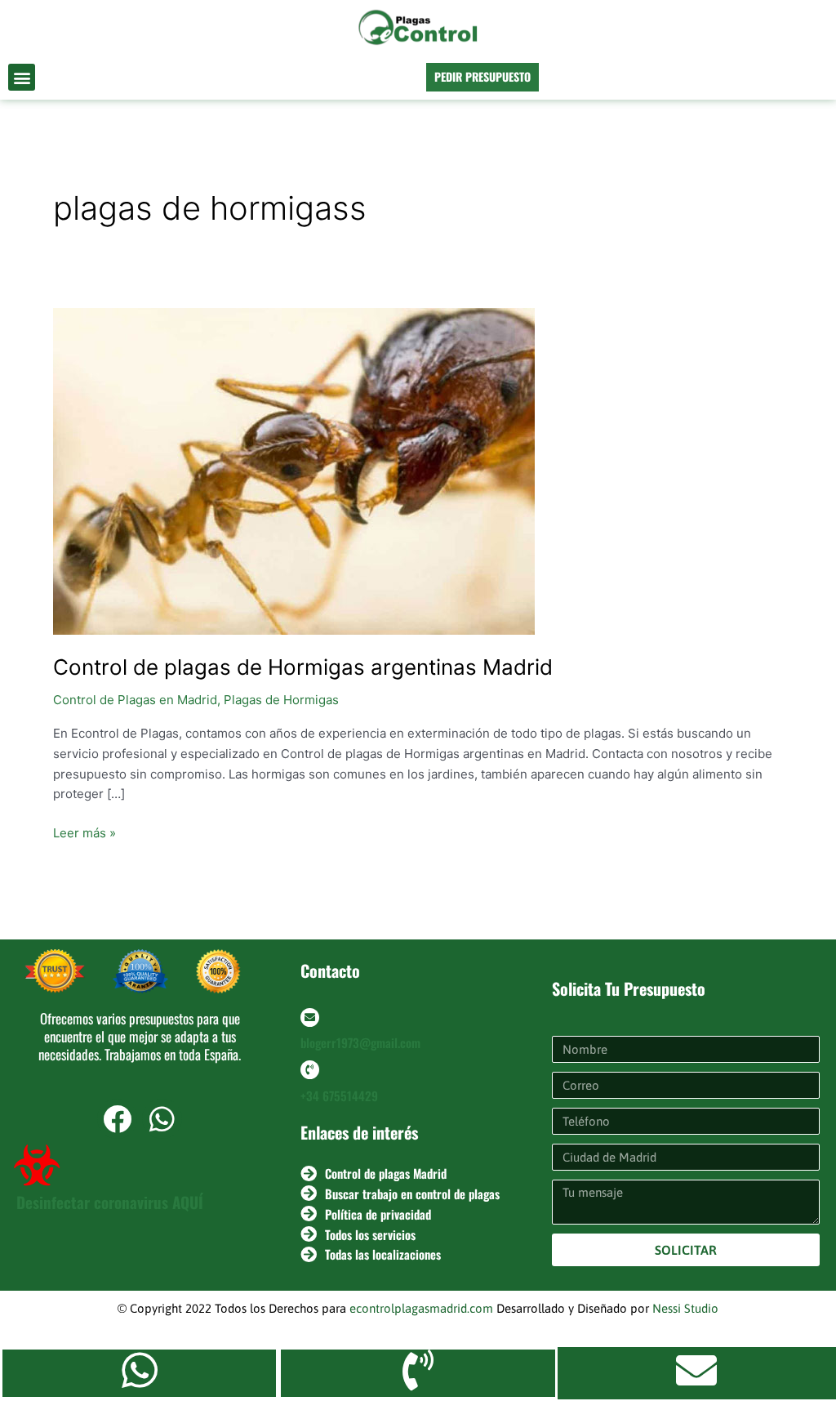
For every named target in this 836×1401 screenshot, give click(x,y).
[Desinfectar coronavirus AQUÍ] (36, 1164)
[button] (21, 77)
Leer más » (84, 832)
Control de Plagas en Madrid (135, 699)
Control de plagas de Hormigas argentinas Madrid (303, 667)
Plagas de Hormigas (281, 699)
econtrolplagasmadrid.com (421, 1308)
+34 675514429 (339, 1095)
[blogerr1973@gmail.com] (309, 1017)
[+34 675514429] (309, 1069)
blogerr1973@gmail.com (360, 1042)
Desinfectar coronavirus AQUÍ (109, 1201)
